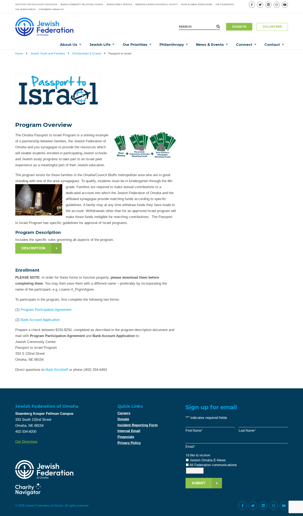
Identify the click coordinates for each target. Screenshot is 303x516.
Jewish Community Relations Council (81, 4)
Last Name (247, 430)
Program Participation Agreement (46, 310)
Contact (272, 44)
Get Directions (26, 442)
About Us (68, 44)
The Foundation (224, 4)
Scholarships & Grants (86, 53)
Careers (123, 413)
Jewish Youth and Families (47, 53)
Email (190, 446)
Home (19, 53)
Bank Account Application (40, 320)
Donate (239, 26)
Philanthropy (172, 44)
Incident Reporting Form (137, 425)
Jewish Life (99, 44)
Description (33, 248)
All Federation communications (213, 465)
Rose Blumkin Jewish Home (196, 4)
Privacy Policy (129, 443)
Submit (199, 483)
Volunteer (272, 26)
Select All (195, 470)
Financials (125, 437)
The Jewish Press (25, 9)
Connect (244, 44)
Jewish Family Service (119, 4)
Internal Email (128, 431)
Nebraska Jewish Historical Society (156, 4)
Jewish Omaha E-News (208, 460)
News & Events (210, 44)
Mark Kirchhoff (56, 370)
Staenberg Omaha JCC (51, 9)
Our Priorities (135, 44)
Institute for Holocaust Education (36, 4)
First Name (194, 430)
